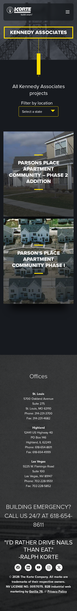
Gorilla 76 (36, 591)
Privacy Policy (57, 591)
